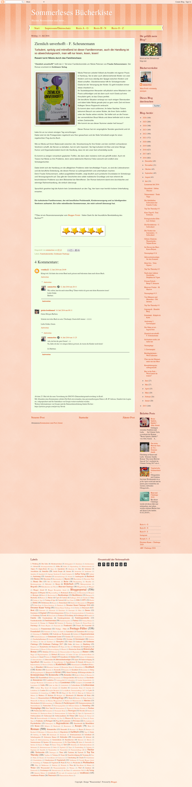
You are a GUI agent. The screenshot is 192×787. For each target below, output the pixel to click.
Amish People (58, 571)
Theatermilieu (52, 750)
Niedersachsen (60, 708)
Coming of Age (37, 600)
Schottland (88, 734)
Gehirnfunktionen (39, 637)
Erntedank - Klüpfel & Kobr (152, 316)
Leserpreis (79, 683)
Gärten (77, 644)
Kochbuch (89, 666)
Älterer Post (129, 417)
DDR (78, 600)
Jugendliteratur (58, 662)
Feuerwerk (34, 623)
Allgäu (33, 569)
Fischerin (60, 623)
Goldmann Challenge (61, 253)
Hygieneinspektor (43, 654)
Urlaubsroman (49, 760)
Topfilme (47, 755)
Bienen (58, 584)
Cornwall (61, 600)
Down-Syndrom (49, 605)
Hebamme (76, 647)
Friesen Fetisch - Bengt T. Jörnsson (151, 282)
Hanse (63, 647)
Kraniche (66, 670)
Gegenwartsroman (87, 634)
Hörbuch (54, 654)
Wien (71, 765)
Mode (89, 695)
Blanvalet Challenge (66, 586)
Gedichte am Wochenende (61, 634)
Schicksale (63, 735)
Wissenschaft (45, 768)
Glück (70, 641)
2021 (145, 137)
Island (54, 657)
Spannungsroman (57, 742)
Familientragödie (65, 621)
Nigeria (69, 708)
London (42, 690)
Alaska (65, 566)
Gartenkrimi (80, 631)
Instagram (143, 535)
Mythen (67, 701)
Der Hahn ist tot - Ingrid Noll (150, 328)
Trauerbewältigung (74, 755)
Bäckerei (42, 598)
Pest (61, 718)
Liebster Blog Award (42, 688)
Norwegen (72, 710)
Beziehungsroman (36, 584)
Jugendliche (47, 662)
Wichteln (63, 765)
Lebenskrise (71, 680)
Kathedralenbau (35, 664)
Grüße (70, 644)
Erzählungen (80, 615)
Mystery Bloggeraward (55, 701)
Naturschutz (47, 705)
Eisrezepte (72, 610)
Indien (70, 654)
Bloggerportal (78, 589)
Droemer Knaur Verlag (40, 607)
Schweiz (88, 737)
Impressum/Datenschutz (58, 28)
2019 (145, 145)
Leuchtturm (34, 685)
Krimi (58, 672)
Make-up (80, 693)
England (43, 613)
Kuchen (89, 675)
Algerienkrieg (74, 566)
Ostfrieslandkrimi (60, 716)
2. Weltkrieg (35, 564)
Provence (76, 720)
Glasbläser (50, 642)
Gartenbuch (70, 631)
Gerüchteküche (89, 637)
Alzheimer (88, 569)
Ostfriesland (48, 716)
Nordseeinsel (38, 711)
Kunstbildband (43, 677)
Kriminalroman (37, 674)
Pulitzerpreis (49, 723)
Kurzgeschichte (56, 678)
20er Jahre (44, 564)
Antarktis (33, 574)
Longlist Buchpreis (54, 690)
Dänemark (85, 608)
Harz (69, 647)
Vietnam (46, 762)
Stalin (80, 742)
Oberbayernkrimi (60, 713)
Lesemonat (65, 682)
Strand (40, 745)
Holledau (45, 652)
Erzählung (70, 615)
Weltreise (54, 765)
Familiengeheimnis (64, 618)
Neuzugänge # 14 (150, 253)
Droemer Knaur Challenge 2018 (78, 605)
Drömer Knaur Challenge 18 (63, 608)
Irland (41, 657)
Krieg (92, 670)
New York (49, 708)
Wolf (80, 768)
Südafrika (74, 745)
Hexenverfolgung (53, 649)
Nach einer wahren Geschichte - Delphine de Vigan (152, 275)
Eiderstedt (42, 610)
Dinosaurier (81, 603)
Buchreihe (34, 598)
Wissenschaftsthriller (59, 768)
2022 (145, 133)
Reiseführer (90, 723)
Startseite (83, 417)
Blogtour (43, 593)
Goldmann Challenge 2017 (53, 644)
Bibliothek (48, 584)
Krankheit (75, 670)
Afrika (58, 566)
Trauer (63, 755)
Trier (92, 755)
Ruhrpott (89, 729)
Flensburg (69, 623)
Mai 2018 (72, 693)
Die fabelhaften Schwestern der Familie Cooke (150, 202)
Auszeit (70, 576)
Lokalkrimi (34, 690)
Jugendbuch (35, 662)
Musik (70, 698)
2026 (145, 117)
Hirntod (64, 649)
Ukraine (41, 758)
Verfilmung (72, 760)
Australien (48, 576)
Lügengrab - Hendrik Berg (152, 310)
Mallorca (41, 695)
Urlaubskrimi (90, 758)
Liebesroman (88, 685)
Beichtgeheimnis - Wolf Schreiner (151, 354)
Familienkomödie (46, 253)
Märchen (87, 700)
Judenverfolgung (86, 659)
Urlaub (81, 758)
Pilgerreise (77, 718)
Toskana (55, 755)
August (148, 177)
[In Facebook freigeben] (76, 250)
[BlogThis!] (71, 250)
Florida (77, 623)
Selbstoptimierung (43, 740)
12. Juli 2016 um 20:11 (68, 286)
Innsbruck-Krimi (87, 654)
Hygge (32, 654)
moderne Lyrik (72, 773)
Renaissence (67, 726)
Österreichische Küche (66, 775)
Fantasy (75, 620)
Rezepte (78, 725)
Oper (79, 713)
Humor (86, 651)
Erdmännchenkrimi (78, 613)
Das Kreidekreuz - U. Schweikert (152, 225)
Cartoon (64, 598)
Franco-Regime (46, 625)
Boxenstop (82, 593)
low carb (61, 773)
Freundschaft (35, 631)
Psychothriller (36, 723)
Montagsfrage (58, 697)
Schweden (63, 737)
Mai (146, 384)
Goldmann (78, 641)
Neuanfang (86, 705)
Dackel (92, 600)
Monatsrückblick (43, 698)
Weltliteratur (45, 765)
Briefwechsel (52, 595)
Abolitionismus (89, 564)
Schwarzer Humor (50, 737)
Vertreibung (36, 763)
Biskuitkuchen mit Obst (48, 587)
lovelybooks (52, 773)
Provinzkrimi (88, 721)
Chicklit (85, 598)
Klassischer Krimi (67, 667)
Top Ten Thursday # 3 (152, 208)
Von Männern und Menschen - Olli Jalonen (151, 299)
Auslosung (37, 576)
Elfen (80, 610)
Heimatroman (35, 649)
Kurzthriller (90, 677)
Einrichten (62, 610)
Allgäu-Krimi (42, 569)
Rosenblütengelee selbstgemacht (150, 366)
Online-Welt (71, 713)
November (149, 165)
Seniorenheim (56, 740)
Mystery (42, 701)
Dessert (54, 603)
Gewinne (69, 639)
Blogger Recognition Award (57, 590)
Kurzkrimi (80, 678)
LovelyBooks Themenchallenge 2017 (73, 690)
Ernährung (36, 615)
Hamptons (34, 647)
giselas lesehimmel (48, 310)
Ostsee (71, 715)
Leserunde (88, 682)
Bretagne (36, 595)
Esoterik (89, 615)
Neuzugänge (148, 345)
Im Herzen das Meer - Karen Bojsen (152, 248)
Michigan (59, 695)
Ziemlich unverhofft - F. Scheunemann (152, 334)
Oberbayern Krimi (46, 713)
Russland (33, 732)
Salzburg (36, 735)
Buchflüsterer (77, 595)
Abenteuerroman (56, 564)
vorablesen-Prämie (37, 775)
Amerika (45, 571)
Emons (87, 610)
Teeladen (89, 747)
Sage (86, 732)
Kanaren (89, 662)
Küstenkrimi (37, 680)
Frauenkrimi (34, 629)
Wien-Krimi (80, 765)
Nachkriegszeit (69, 703)
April (147, 388)
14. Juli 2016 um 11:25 (68, 337)
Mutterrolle (34, 701)
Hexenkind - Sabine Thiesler (151, 189)
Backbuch (90, 576)
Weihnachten (88, 762)
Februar (148, 396)
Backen (37, 579)
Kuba (83, 675)
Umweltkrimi (51, 758)
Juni (146, 380)
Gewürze (91, 639)
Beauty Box (37, 581)
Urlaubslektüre (37, 760)
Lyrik (90, 690)
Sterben (33, 745)
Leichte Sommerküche (85, 680)
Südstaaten (34, 747)
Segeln (33, 740)
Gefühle (75, 634)
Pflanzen (68, 718)
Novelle (82, 711)
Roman (35, 729)
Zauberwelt (34, 770)
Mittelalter (80, 695)
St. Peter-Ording (70, 742)
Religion (47, 726)
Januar (147, 400)
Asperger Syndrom (53, 574)
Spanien (46, 742)
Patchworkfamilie (42, 718)
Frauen (78, 625)
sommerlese (51, 286)
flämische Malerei (39, 773)
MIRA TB (54, 693)
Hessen (43, 649)
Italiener (81, 657)
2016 (145, 157)
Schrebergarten (35, 737)
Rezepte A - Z (145, 538)
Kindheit (85, 664)
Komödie (48, 670)
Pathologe (54, 718)
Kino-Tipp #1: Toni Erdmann (151, 213)
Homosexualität (65, 652)
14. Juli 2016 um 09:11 (64, 310)
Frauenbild (88, 625)
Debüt (35, 602)
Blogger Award (38, 590)
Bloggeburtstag (81, 587)
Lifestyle (54, 688)
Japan (76, 659)
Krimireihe (53, 674)
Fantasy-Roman (87, 621)
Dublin (77, 608)
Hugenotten (76, 652)
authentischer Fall (78, 770)
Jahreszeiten (49, 659)
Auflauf (91, 574)
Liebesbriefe (64, 685)
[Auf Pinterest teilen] (78, 250)
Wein (36, 765)
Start (37, 28)
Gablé (61, 632)
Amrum (68, 571)
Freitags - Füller (61, 629)
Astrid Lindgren (67, 574)
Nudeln (89, 711)
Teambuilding (79, 747)
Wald (62, 762)
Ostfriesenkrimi (36, 716)
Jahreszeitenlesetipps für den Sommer (151, 258)
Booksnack (64, 593)
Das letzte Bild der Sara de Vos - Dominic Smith (155, 447)
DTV (84, 600)
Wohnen (71, 768)
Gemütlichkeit (78, 637)
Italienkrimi (90, 657)
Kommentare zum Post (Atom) (51, 423)
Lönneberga (44, 693)
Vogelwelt (54, 762)
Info (77, 654)
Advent (35, 566)
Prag (57, 721)
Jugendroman (70, 662)
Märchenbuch (35, 703)
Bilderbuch (68, 583)
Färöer (55, 632)
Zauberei (88, 768)
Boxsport (91, 593)
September (149, 173)
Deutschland (63, 603)
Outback (81, 716)
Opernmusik (88, 713)
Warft (68, 763)
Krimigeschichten (86, 672)
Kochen (39, 669)
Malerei (33, 695)
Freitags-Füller (78, 628)
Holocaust (54, 652)
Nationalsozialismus (85, 703)
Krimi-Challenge (72, 672)
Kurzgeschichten (68, 677)
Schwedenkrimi (77, 737)
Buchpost (89, 595)
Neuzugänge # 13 (150, 293)
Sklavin (89, 740)
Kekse (51, 664)
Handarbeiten (44, 647)
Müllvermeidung (47, 703)
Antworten (45, 277)
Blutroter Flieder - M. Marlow (152, 288)
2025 (145, 121)
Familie (33, 618)
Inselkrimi (34, 657)
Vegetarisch (61, 760)
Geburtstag (36, 634)
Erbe (67, 613)
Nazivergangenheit (59, 706)
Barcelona (47, 579)
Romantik (64, 729)
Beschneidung (77, 582)
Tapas (70, 747)
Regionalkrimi (62, 723)
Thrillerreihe (40, 752)
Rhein (89, 726)
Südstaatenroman (45, 747)
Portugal (49, 720)
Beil (49, 582)
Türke (34, 758)
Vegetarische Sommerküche (156, 470)
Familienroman (50, 620)
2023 (145, 129)
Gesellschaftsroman (39, 639)
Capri (57, 598)
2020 (145, 141)
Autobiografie (79, 576)
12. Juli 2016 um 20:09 (58, 269)
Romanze (73, 729)
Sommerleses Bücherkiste (71, 12)
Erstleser (61, 615)
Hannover (54, 647)
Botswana (74, 593)
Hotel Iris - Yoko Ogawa (150, 264)
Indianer (62, 654)
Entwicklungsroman (56, 613)
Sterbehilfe (88, 742)
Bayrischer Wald (89, 579)
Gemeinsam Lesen (54, 636)
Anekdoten (88, 571)
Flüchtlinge (34, 625)
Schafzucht (53, 735)
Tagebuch (63, 747)
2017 (145, 153)
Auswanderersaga (59, 576)
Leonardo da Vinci (52, 683)
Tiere (61, 752)
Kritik (77, 675)
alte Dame (67, 770)
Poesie (85, 718)
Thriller (90, 749)
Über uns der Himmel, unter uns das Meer (152, 360)
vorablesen (84, 772)
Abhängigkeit (69, 564)
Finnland (51, 623)
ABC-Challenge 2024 (148, 548)
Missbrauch (69, 695)
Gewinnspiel (80, 639)
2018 (145, 149)
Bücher (50, 598)
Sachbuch (75, 731)
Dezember (149, 161)
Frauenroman (46, 628)
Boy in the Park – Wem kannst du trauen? (150, 373)
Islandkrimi (64, 657)
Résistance (42, 732)
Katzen (45, 664)
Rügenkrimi (64, 732)
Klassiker (39, 667)
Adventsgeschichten (47, 566)
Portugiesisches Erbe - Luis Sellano (152, 219)
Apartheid (42, 574)
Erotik (44, 615)
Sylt (65, 744)
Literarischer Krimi (77, 688)
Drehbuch (60, 605)
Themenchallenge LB (77, 750)
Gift (42, 642)
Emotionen (34, 613)
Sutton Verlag (56, 745)
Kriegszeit (49, 672)
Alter (79, 569)
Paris (32, 718)
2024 (145, 125)
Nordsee (91, 708)
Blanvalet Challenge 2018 (154, 494)
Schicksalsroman (75, 734)
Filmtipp (42, 623)
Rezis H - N (100, 28)
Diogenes (90, 602)
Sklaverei (80, 740)
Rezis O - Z (118, 28)
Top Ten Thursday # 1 (152, 305)
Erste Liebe (52, 615)
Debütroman (45, 603)
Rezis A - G (82, 28)
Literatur (88, 688)
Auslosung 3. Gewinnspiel (149, 322)
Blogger (91, 587)
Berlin (66, 581)
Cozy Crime (70, 600)
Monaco (33, 698)
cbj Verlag (90, 770)
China (92, 598)
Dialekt (73, 603)
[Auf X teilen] (73, 250)
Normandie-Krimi (60, 711)
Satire (44, 734)
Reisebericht (78, 723)
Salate (92, 732)
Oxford (89, 716)
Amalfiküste (35, 571)
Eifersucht (52, 610)
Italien (73, 657)
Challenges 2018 (75, 598)
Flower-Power (87, 623)
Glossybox (60, 641)
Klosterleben (79, 667)
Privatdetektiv (66, 721)
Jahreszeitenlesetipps (63, 659)
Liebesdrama (75, 685)
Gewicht (51, 639)
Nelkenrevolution (74, 706)
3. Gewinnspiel (149, 349)
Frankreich (68, 625)
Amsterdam (77, 571)
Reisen (37, 726)
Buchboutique (63, 595)
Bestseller (88, 582)
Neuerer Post (38, 417)
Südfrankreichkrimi (86, 745)
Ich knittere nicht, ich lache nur (152, 340)
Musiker (77, 698)
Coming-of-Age (50, 600)
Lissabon (64, 688)
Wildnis (89, 765)
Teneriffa (42, 750)
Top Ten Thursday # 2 (152, 269)
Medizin (50, 695)
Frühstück (47, 632)
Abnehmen (78, 564)
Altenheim (71, 569)
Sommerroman (35, 742)
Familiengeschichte (82, 618)
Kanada (80, 662)
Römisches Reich (52, 732)
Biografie (34, 586)
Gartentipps (90, 632)
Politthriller (39, 721)
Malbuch (89, 693)
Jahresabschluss (37, 659)
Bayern (67, 579)
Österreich (52, 775)
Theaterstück (64, 750)
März (147, 392)
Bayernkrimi (77, 579)
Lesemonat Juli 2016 (151, 184)
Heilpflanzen (87, 647)
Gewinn (59, 639)
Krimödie (67, 675)
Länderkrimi (34, 693)
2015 (145, 405)
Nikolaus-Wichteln (79, 708)
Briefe (43, 595)
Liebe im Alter (53, 685)
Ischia (47, 657)
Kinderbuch (61, 664)
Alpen (52, 569)
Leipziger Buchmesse (37, 683)
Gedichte (45, 634)
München (58, 703)
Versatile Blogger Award (86, 760)
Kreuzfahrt (84, 670)
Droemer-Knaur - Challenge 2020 (150, 543)
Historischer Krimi (75, 649)
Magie (64, 693)
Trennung (85, 755)
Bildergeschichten (85, 584)
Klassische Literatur (53, 667)
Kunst (33, 677)
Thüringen (52, 752)
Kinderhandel (76, 664)
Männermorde (76, 701)
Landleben (49, 680)
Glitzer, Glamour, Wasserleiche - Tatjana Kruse (150, 241)
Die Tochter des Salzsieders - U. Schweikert (151, 232)
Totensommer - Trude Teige (152, 195)
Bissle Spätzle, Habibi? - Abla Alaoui (155, 421)
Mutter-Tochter (87, 698)
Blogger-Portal (74, 215)
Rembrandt (57, 726)
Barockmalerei (57, 579)
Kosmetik (57, 670)
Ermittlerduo (90, 613)
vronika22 (45, 269)
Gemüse (68, 637)
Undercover (61, 758)
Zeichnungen (44, 770)
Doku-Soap (37, 605)
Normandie (48, 711)
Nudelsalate (34, 713)
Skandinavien (69, 740)
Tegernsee (34, 750)
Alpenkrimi (61, 569)
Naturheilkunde (35, 706)
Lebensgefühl (60, 680)
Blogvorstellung (53, 593)
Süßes (55, 747)
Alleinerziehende (87, 566)
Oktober (148, 169)
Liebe (43, 685)
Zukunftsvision (56, 770)
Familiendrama (48, 618)
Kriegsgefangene (38, 672)
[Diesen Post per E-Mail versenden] (68, 250)
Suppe (47, 745)
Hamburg (86, 644)
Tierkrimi (71, 752)
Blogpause (34, 593)
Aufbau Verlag (80, 574)
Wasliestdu (76, 762)
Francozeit (57, 625)
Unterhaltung (72, 758)
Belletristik (57, 582)
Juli (146, 181)
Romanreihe (51, 729)
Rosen (81, 729)
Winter (33, 767)
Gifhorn (35, 642)
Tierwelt (80, 752)
